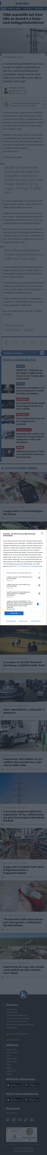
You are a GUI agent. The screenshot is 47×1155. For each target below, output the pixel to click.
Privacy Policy (36, 621)
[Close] (43, 534)
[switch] (38, 578)
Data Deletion (11, 621)
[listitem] (23, 573)
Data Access (23, 621)
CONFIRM (14, 613)
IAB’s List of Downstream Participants (26, 566)
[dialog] (23, 577)
